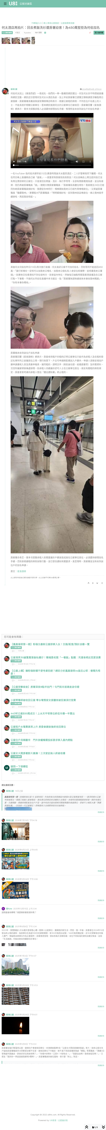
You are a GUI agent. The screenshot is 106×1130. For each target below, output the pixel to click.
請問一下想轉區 (19, 766)
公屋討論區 (26, 3)
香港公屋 (14, 89)
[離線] (6, 91)
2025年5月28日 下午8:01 (26, 747)
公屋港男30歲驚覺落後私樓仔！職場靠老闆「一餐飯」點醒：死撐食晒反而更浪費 (56, 657)
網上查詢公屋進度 (51, 23)
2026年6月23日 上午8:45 (26, 680)
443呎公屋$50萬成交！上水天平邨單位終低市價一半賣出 (43, 713)
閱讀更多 (101, 812)
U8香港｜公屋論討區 (59, 1120)
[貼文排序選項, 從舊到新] (90, 33)
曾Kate (9, 909)
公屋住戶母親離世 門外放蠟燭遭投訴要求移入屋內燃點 (42, 740)
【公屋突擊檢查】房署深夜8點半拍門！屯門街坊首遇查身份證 (45, 686)
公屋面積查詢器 (67, 23)
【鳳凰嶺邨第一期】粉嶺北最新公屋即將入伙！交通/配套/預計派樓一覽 (50, 644)
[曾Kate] (3, 908)
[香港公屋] (7, 645)
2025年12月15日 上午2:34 (27, 773)
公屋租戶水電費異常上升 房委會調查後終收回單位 (38, 726)
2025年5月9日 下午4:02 (26, 760)
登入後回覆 (99, 33)
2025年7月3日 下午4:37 (26, 720)
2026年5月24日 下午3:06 (26, 694)
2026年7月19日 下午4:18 (26, 664)
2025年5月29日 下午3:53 (26, 733)
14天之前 (21, 651)
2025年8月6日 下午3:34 (26, 707)
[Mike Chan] (7, 768)
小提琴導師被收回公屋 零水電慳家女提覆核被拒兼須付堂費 (43, 700)
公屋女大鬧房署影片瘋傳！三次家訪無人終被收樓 (38, 753)
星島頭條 (21, 571)
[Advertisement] (53, 67)
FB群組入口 (37, 23)
